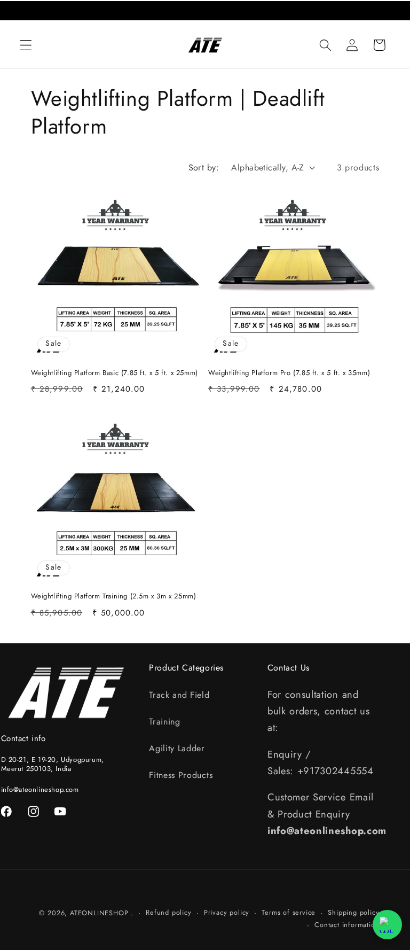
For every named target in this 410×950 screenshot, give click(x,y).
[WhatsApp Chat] (387, 924)
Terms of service (289, 912)
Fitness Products (180, 775)
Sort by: (203, 167)
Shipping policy (353, 912)
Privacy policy (226, 912)
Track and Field (179, 695)
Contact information (346, 925)
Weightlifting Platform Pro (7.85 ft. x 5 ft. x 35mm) (289, 373)
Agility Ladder (177, 748)
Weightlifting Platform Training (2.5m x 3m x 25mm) (113, 596)
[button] (26, 45)
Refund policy (168, 912)
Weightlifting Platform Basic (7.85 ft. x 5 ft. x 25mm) (114, 373)
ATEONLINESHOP (99, 913)
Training (164, 721)
